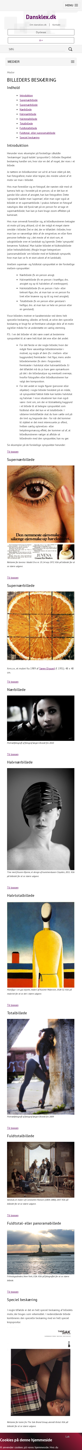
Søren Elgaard (47, 668)
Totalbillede (26, 123)
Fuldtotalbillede (28, 128)
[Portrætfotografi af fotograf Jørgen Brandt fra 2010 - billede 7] (41, 718)
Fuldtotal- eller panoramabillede (37, 133)
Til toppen (12, 451)
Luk (67, 1436)
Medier (10, 72)
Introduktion (26, 95)
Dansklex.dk (41, 17)
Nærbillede (26, 109)
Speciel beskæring (29, 137)
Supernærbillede (29, 100)
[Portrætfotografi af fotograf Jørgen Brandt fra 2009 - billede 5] (41, 1066)
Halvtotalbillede (28, 119)
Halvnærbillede (28, 114)
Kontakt (56, 24)
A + (41, 40)
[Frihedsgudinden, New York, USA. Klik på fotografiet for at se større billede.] (41, 1251)
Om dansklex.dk (38, 24)
